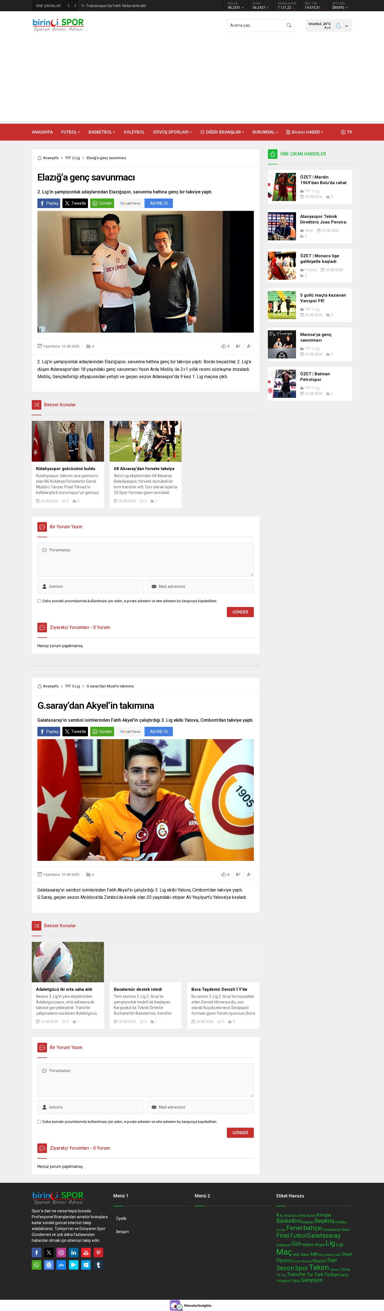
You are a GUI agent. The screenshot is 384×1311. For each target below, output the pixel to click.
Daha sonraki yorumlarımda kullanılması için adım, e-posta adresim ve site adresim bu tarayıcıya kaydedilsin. (129, 601)
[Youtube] (86, 1252)
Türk (318, 1274)
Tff (278, 1275)
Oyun (347, 1254)
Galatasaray (323, 1235)
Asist (311, 1215)
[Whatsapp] (36, 1265)
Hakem (307, 1244)
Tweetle (78, 203)
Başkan (308, 1222)
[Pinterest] (98, 1252)
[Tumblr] (98, 1265)
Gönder (105, 203)
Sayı (332, 1260)
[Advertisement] (192, 81)
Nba (338, 1255)
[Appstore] (61, 1265)
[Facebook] (36, 1252)
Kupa (320, 1244)
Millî (314, 1254)
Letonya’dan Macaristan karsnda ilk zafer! (120, 6)
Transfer (296, 1274)
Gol (296, 1243)
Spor (301, 1268)
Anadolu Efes (295, 1215)
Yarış (296, 1280)
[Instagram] (61, 1252)
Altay (309, 230)
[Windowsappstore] (86, 1265)
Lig (330, 1243)
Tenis (345, 1269)
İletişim (122, 1231)
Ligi (340, 1244)
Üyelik (121, 1218)
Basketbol (288, 1221)
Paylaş (52, 203)
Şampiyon (312, 1280)
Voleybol (283, 1281)
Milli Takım (301, 1255)
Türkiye (331, 1274)
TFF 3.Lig (72, 686)
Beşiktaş (325, 1221)
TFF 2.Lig (72, 158)
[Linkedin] (73, 1252)
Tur (310, 1274)
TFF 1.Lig (312, 191)
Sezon (285, 1268)
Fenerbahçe (303, 1228)
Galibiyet (283, 1245)
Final (282, 1235)
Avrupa (323, 1215)
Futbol (298, 1235)
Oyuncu (284, 1260)
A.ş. (279, 1215)
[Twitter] (49, 1252)
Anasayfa (50, 158)
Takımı (335, 1270)
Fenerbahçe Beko (336, 1229)
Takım (319, 1267)
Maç (284, 1252)
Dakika (341, 1222)
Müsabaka (326, 1255)
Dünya (281, 1230)
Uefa (344, 1275)
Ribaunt (319, 1261)
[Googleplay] (73, 1265)
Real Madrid (303, 1261)
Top (283, 1275)
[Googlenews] (49, 1265)
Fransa (311, 270)
